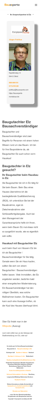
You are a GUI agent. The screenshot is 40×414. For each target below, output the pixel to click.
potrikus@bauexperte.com (18, 89)
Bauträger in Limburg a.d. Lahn (16, 356)
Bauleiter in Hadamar (21, 352)
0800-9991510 (13, 82)
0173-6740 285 (13, 86)
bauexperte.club (19, 387)
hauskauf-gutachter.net (23, 386)
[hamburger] (36, 5)
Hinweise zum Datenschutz (20, 391)
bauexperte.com (12, 386)
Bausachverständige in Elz (24, 349)
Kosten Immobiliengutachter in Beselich (20, 370)
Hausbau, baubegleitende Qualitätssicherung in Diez (21, 360)
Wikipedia (7, 325)
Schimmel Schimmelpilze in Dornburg (17, 374)
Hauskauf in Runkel (20, 380)
